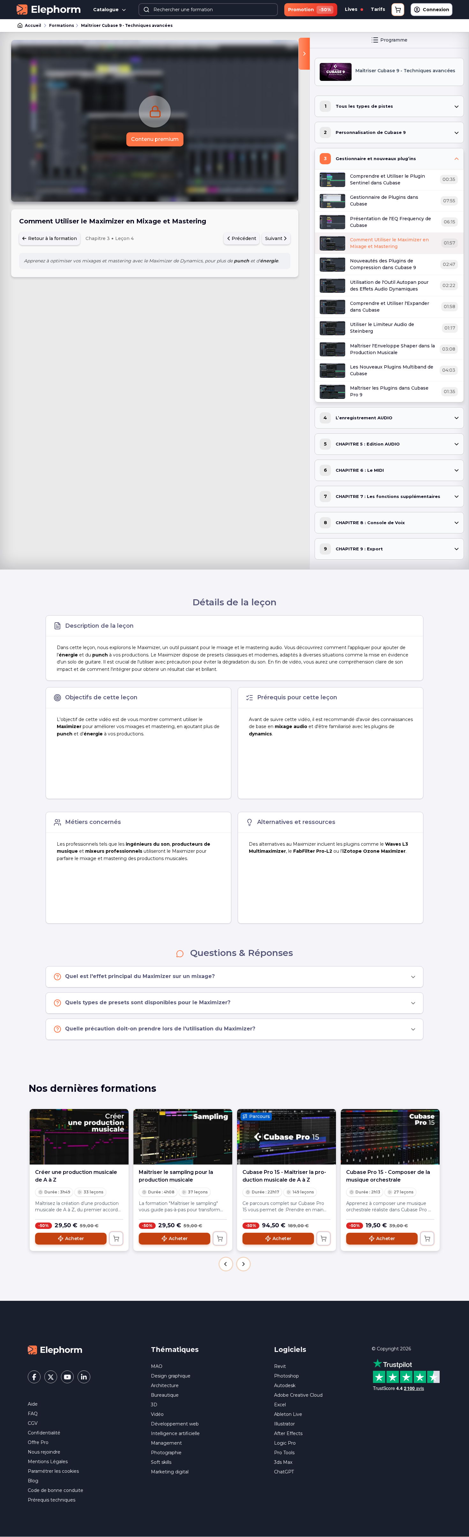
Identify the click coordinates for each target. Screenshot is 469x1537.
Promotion (309, 9)
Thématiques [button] (175, 1350)
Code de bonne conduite (55, 1490)
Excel (280, 1405)
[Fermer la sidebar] (304, 54)
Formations (61, 25)
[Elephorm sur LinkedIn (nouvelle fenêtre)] (84, 1376)
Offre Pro (38, 1442)
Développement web (175, 1424)
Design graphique (170, 1376)
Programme (393, 40)
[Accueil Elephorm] (55, 1350)
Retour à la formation (52, 238)
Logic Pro (285, 1443)
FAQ (33, 1414)
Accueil (33, 25)
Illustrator (284, 1424)
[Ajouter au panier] (116, 1238)
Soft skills (161, 1462)
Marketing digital (170, 1472)
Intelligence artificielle (175, 1433)
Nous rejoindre (44, 1452)
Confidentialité (44, 1433)
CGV (33, 1423)
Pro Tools (284, 1452)
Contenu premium (155, 139)
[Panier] (397, 9)
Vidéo (157, 1414)
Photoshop (286, 1376)
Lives (352, 9)
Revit (280, 1366)
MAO (156, 1366)
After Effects (288, 1433)
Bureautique (165, 1395)
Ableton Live (288, 1414)
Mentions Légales (48, 1461)
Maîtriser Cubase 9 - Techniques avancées (127, 25)
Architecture (165, 1385)
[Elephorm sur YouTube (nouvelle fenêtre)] (67, 1376)
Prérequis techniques (51, 1500)
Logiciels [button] (290, 1350)
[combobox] (208, 9)
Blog (33, 1481)
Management (166, 1443)
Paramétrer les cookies (53, 1471)
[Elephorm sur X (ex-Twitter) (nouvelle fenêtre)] (50, 1376)
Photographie (166, 1452)
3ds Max (283, 1462)
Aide (33, 1404)
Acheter (74, 1238)
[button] (226, 1264)
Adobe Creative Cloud (298, 1395)
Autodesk (284, 1385)
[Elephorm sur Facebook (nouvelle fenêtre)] (34, 1376)
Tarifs (378, 9)
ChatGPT (284, 1472)
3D (154, 1405)
